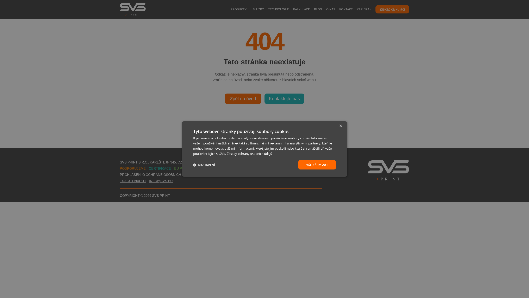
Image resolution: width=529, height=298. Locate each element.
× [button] (340, 126)
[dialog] (264, 149)
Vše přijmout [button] (317, 165)
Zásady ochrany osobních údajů (249, 153)
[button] (204, 165)
